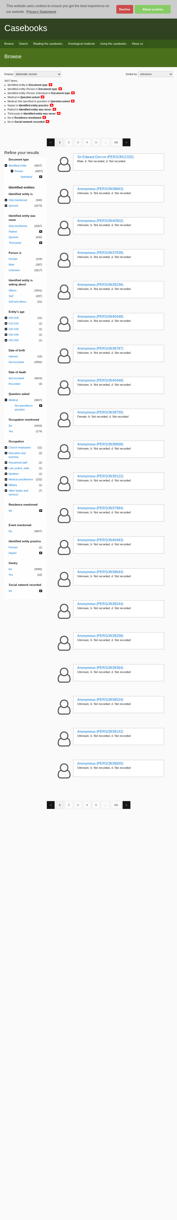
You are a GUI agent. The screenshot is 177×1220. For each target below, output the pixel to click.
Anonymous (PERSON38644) (100, 572)
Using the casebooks (113, 43)
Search (23, 43)
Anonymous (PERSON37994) (100, 508)
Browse (9, 43)
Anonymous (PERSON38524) (100, 699)
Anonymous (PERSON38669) (100, 444)
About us (137, 43)
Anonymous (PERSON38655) (100, 763)
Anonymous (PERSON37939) (100, 253)
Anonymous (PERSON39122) (100, 476)
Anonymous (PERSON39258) (100, 636)
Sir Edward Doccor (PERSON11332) (105, 157)
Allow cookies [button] (152, 9)
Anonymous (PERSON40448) (100, 316)
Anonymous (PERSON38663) (100, 189)
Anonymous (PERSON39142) (100, 731)
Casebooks (25, 28)
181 (116, 142)
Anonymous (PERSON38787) (100, 348)
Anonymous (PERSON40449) (100, 380)
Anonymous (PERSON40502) (100, 221)
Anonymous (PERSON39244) (100, 604)
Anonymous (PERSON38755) (100, 412)
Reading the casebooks (48, 43)
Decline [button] (124, 9)
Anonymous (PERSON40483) (100, 540)
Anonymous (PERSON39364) (100, 668)
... (105, 142)
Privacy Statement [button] (41, 12)
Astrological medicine (81, 43)
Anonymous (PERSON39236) (100, 284)
